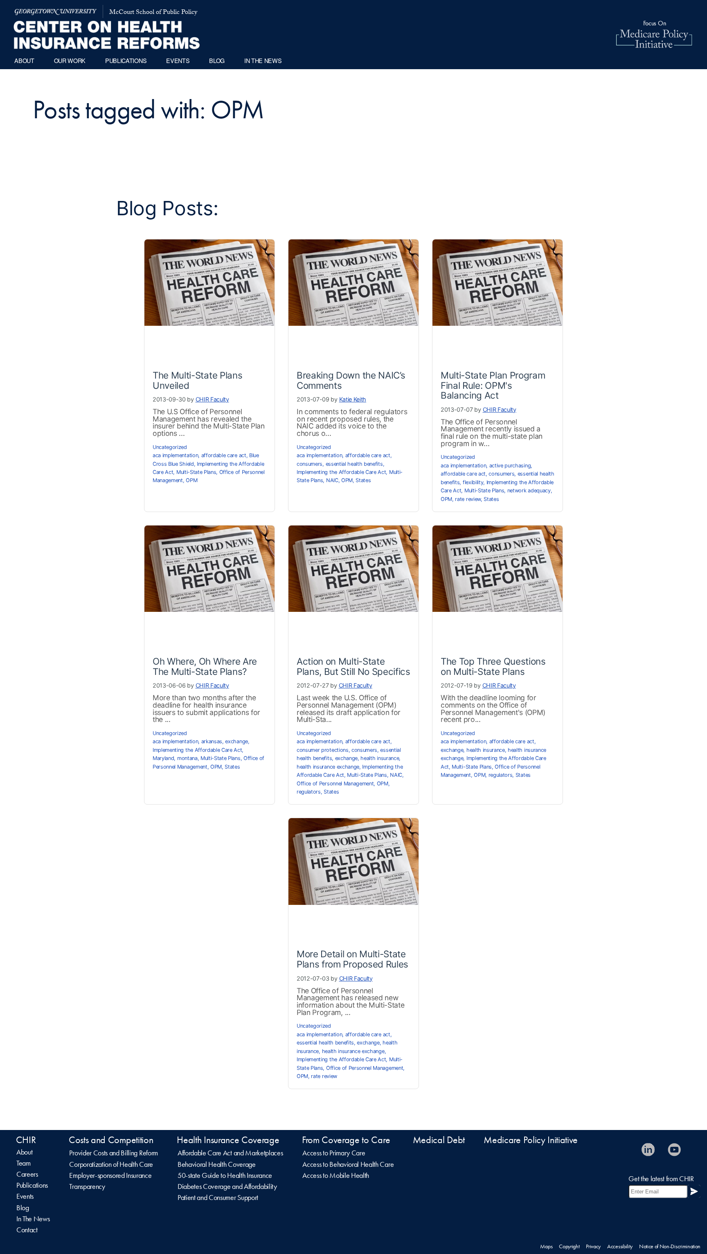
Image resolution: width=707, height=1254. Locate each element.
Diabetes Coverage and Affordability (227, 1186)
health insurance (379, 758)
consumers (309, 464)
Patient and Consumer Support (218, 1197)
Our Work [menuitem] (70, 60)
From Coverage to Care (346, 1140)
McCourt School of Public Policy (153, 12)
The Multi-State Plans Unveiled (197, 380)
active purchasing (510, 465)
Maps (546, 1246)
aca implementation (175, 455)
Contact (27, 1229)
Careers (27, 1174)
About (24, 1152)
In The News (33, 1218)
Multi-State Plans (196, 472)
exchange (236, 741)
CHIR (26, 1140)
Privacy (593, 1246)
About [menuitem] (24, 60)
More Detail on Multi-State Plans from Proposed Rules (352, 959)
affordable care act (223, 455)
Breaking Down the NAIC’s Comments (351, 380)
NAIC (332, 480)
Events (25, 1196)
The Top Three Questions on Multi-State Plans (493, 666)
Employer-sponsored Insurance (110, 1175)
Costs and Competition (111, 1140)
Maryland (163, 758)
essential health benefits (354, 464)
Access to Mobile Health (335, 1175)
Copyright (569, 1246)
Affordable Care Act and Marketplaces (230, 1152)
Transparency (87, 1186)
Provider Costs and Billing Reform (113, 1152)
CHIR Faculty (212, 399)
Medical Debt (439, 1140)
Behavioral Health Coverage (217, 1164)
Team (23, 1163)
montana (187, 758)
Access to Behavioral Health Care (348, 1164)
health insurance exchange (328, 767)
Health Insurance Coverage (228, 1140)
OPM (191, 480)
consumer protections (323, 750)
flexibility (473, 482)
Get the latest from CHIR (660, 1178)
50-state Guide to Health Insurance (225, 1175)
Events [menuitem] (177, 60)
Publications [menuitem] (125, 60)
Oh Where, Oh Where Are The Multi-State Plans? (205, 666)
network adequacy (529, 490)
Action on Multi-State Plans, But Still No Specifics (353, 666)
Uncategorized (170, 447)
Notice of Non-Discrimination (669, 1246)
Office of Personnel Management (335, 783)
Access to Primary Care (333, 1152)
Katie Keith (352, 399)
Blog (22, 1207)
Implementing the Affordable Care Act (341, 472)
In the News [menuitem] (262, 60)
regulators (309, 792)
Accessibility (620, 1246)
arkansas (211, 741)
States (363, 480)
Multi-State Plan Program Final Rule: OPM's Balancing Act (493, 385)
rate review (467, 499)
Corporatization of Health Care (111, 1164)
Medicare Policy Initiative (531, 1140)
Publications (32, 1185)
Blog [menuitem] (217, 60)
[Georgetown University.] (56, 11)
